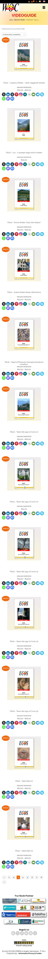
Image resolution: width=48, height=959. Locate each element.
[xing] (25, 94)
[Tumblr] (12, 94)
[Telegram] (38, 94)
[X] (4, 94)
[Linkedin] (8, 94)
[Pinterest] (16, 94)
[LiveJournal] (29, 94)
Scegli (24, 103)
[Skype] (42, 94)
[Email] (33, 94)
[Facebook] (12, 99)
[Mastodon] (8, 99)
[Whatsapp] (4, 99)
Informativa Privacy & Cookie (30, 953)
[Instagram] (21, 94)
